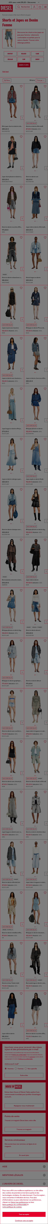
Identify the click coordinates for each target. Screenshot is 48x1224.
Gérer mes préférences (19, 1202)
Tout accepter (24, 1214)
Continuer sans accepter (24, 1221)
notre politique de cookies (12, 1207)
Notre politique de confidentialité (14, 1205)
